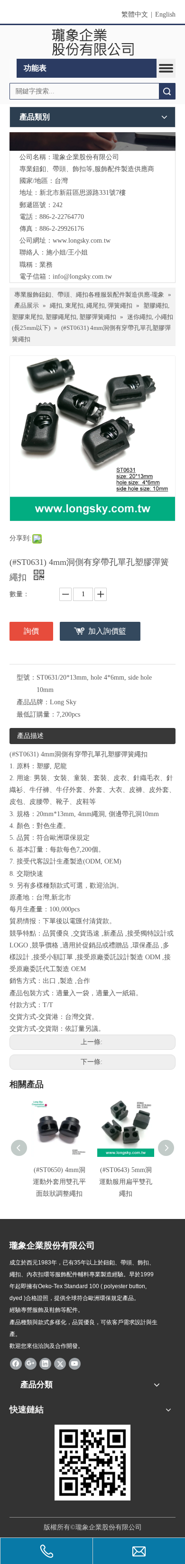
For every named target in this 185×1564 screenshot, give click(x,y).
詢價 (31, 631)
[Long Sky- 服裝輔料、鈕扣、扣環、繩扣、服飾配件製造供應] (92, 141)
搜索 (167, 91)
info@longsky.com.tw (82, 276)
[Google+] (31, 1363)
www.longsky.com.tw (82, 240)
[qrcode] (92, 1462)
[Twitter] (60, 1363)
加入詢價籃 (107, 631)
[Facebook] (16, 1363)
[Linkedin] (45, 1363)
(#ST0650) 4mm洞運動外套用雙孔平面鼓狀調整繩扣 (59, 1181)
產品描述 (30, 735)
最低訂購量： (36, 714)
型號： (27, 677)
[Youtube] (75, 1363)
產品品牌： (33, 702)
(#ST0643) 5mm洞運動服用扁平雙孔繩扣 (125, 1181)
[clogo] (92, 42)
